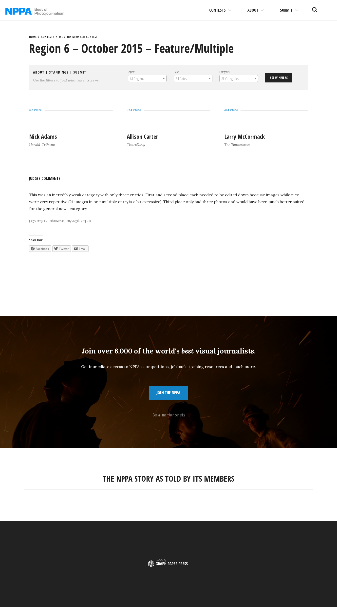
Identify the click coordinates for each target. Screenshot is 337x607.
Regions (131, 72)
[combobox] (147, 78)
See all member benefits (168, 415)
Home (33, 37)
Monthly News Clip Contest (78, 37)
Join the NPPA (168, 392)
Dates (176, 72)
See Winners (279, 77)
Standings (59, 72)
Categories (224, 72)
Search (314, 7)
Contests (217, 10)
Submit (286, 10)
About (252, 10)
